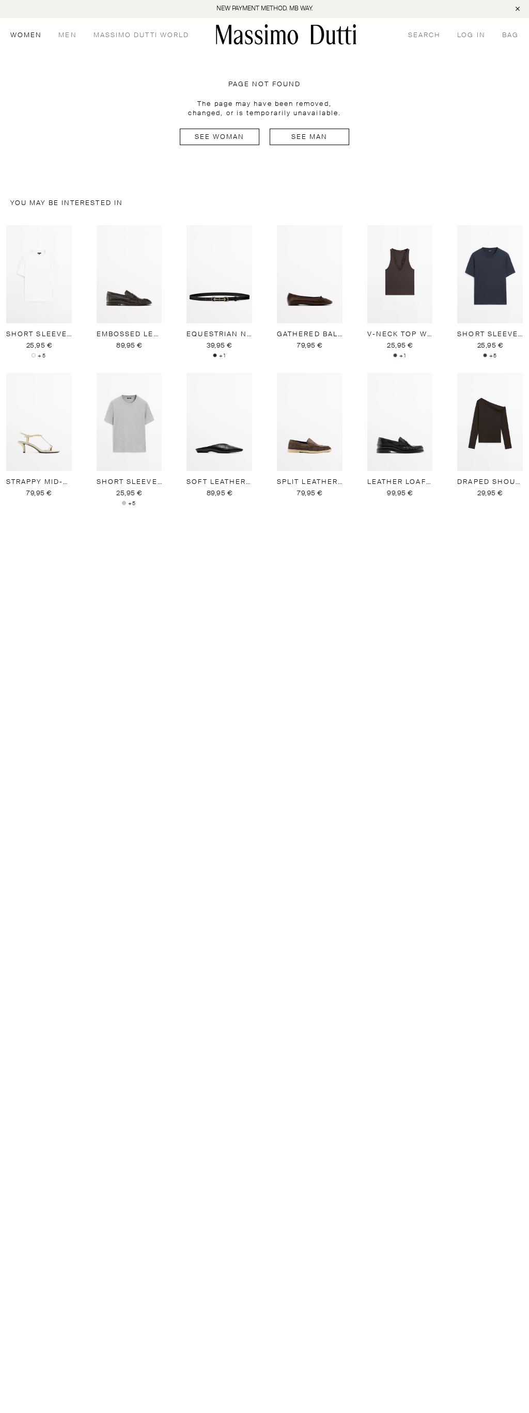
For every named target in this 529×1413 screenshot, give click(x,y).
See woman (220, 137)
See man (309, 137)
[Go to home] (286, 34)
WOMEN (26, 35)
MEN (67, 35)
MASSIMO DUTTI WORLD (142, 35)
